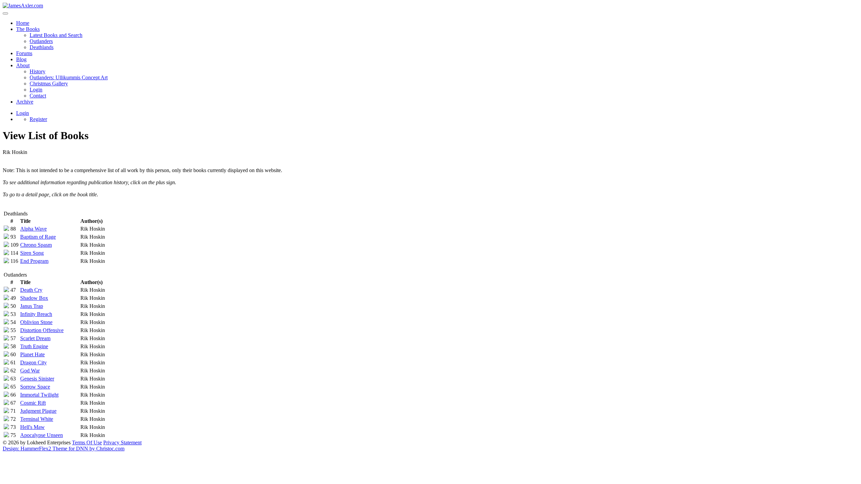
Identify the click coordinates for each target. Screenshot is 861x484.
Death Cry (31, 290)
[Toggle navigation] (5, 13)
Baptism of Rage (38, 237)
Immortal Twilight (39, 395)
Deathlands (41, 47)
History (37, 71)
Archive (24, 102)
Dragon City (33, 362)
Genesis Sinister (37, 378)
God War (30, 370)
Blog (21, 59)
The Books (28, 29)
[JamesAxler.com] (23, 5)
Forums (24, 53)
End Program (34, 261)
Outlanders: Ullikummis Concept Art (69, 77)
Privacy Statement (122, 442)
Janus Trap (31, 306)
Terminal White (36, 419)
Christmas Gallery (49, 83)
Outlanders (41, 41)
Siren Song (32, 253)
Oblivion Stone (36, 322)
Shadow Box (34, 298)
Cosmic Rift (33, 403)
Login (36, 89)
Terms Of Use (87, 442)
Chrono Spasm (36, 245)
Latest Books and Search (56, 35)
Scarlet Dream (35, 338)
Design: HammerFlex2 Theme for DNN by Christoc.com (63, 448)
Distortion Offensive (42, 330)
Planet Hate (32, 354)
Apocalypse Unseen (41, 435)
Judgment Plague (38, 411)
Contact (38, 95)
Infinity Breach (36, 314)
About (23, 65)
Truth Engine (34, 346)
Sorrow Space (35, 387)
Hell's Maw (32, 427)
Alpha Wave (33, 229)
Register (38, 119)
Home (22, 23)
